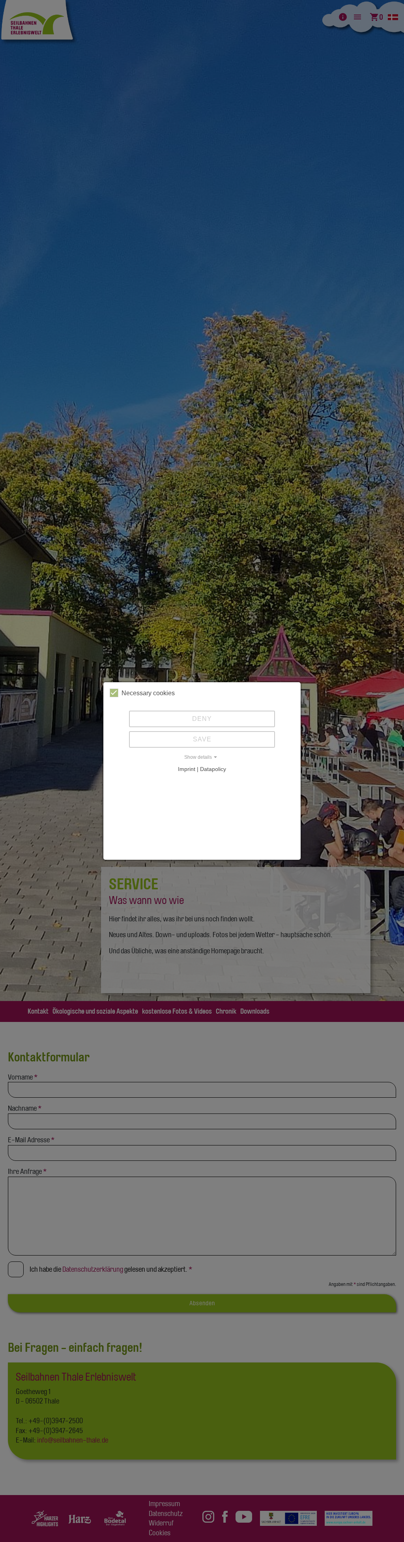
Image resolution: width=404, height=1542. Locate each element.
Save (202, 739)
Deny (202, 718)
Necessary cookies (148, 693)
